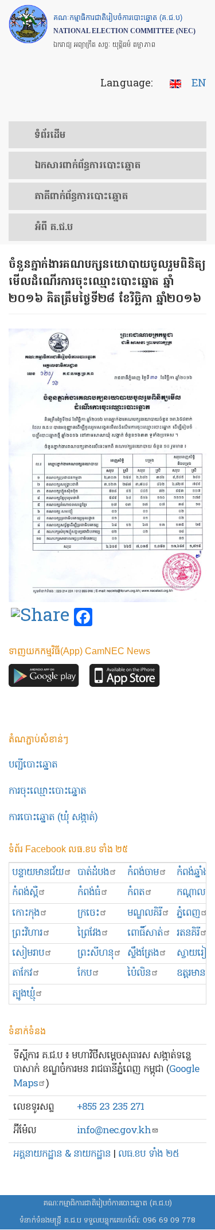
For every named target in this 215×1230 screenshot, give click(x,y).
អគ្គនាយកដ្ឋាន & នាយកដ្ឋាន (62, 1154)
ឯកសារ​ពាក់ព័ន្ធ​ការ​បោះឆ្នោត (87, 166)
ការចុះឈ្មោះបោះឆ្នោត (47, 791)
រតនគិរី (188, 933)
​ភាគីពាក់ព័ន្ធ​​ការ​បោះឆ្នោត (81, 196)
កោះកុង (26, 913)
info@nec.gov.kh (114, 1131)
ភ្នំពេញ (188, 913)
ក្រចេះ (88, 913)
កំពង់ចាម (143, 872)
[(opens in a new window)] (40, 617)
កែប (84, 973)
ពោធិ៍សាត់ (145, 933)
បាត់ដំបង (93, 872)
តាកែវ (22, 973)
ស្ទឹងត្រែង (143, 953)
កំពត (135, 892)
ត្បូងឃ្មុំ (23, 994)
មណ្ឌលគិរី (144, 913)
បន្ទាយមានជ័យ (38, 872)
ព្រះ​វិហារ (27, 933)
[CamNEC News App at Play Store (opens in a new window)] (44, 678)
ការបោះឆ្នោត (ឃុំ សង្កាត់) (53, 817)
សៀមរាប (28, 953)
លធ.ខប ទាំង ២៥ (148, 1154)
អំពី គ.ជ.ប (53, 227)
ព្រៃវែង (89, 933)
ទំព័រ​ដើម (49, 135)
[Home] (28, 24)
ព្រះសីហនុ (95, 953)
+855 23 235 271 (110, 1107)
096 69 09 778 (169, 1220)
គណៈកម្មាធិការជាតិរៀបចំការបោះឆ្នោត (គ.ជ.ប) (107, 1203)
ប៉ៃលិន (139, 973)
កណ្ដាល (191, 892)
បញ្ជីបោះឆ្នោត (33, 765)
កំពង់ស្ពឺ (25, 892)
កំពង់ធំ (88, 892)
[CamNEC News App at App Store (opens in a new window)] (124, 678)
